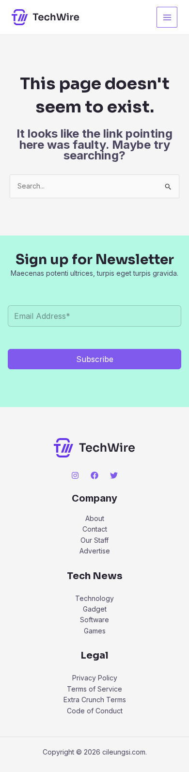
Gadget (95, 609)
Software (94, 619)
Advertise (94, 551)
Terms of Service (94, 689)
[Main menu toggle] (167, 17)
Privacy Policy (94, 678)
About (94, 518)
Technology (94, 598)
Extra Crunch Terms (94, 699)
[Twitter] (114, 475)
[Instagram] (75, 475)
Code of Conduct (95, 711)
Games (95, 631)
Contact (94, 529)
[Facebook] (94, 475)
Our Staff (94, 540)
